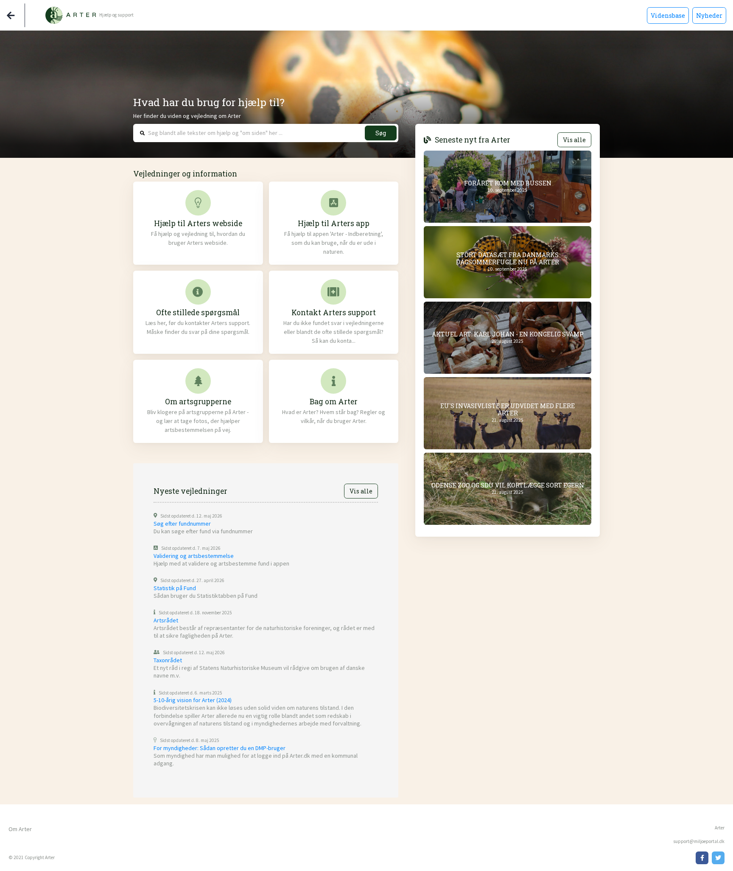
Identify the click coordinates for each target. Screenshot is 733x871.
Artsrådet (166, 620)
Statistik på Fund (175, 588)
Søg (380, 133)
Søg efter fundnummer (182, 523)
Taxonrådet (168, 660)
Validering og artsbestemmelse (194, 556)
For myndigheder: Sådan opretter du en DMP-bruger (219, 748)
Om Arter (20, 829)
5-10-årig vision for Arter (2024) (193, 700)
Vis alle (361, 491)
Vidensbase (668, 15)
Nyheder (709, 15)
